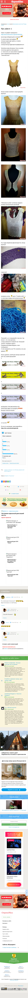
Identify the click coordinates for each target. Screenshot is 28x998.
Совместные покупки (14, 19)
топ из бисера (15, 469)
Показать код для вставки (14, 463)
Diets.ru (21, 966)
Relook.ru (7, 974)
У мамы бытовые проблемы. (10, 947)
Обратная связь (6, 936)
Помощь (5, 927)
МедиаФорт (14, 959)
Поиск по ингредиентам (14, 827)
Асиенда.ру (20, 970)
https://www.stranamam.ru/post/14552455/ (11, 34)
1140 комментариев (10, 682)
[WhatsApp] (8, 481)
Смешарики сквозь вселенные (12, 877)
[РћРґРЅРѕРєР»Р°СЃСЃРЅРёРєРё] (4, 481)
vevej (8, 24)
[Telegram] (10, 481)
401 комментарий (10, 709)
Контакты (5, 923)
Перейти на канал (13, 789)
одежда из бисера (8, 469)
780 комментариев (10, 697)
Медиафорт (20, 985)
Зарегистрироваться (8, 647)
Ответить (3, 605)
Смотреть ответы (5, 463)
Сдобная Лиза (11, 850)
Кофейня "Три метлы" (9, 475)
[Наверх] (26, 890)
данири (7, 622)
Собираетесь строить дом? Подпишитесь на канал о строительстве (14, 753)
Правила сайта (6, 929)
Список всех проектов (14, 980)
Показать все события (14, 884)
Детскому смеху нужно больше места (14, 761)
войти (6, 648)
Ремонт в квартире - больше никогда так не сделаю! (12, 663)
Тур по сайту (5, 934)
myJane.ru (7, 970)
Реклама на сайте (7, 921)
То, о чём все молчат (10, 707)
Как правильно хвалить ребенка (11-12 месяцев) (14, 810)
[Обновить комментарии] (26, 892)
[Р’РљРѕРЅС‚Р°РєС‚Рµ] (2, 481)
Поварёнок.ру (7, 966)
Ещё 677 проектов (6, 517)
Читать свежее (6, 917)
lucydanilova (8, 597)
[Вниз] (26, 895)
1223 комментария (10, 666)
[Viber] (6, 481)
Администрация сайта (7, 931)
